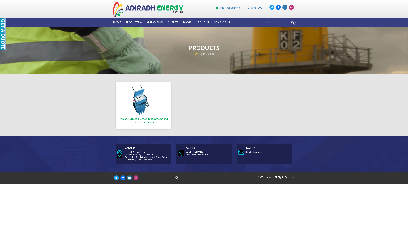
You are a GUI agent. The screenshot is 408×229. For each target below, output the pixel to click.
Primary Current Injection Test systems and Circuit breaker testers (143, 120)
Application (154, 22)
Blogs (187, 22)
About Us (202, 22)
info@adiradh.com (230, 7)
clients (173, 22)
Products (133, 22)
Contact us (222, 22)
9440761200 (254, 7)
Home (117, 22)
